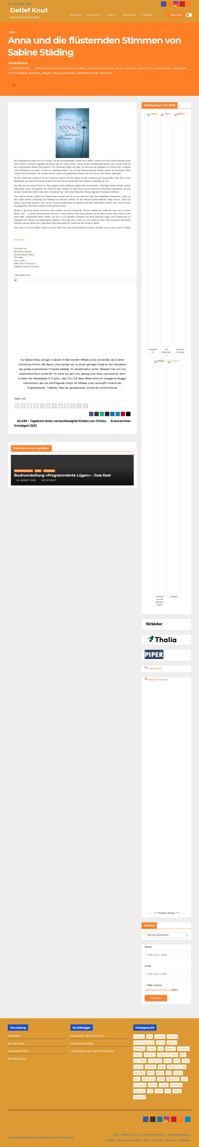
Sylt (150, 1091)
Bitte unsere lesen (161, 987)
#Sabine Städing (17, 73)
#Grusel (131, 68)
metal (161, 1066)
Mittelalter (139, 1073)
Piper (161, 1079)
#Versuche (106, 73)
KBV (183, 1054)
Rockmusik (139, 1085)
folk (160, 1048)
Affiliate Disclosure (130, 1134)
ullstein (177, 1091)
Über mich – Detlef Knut (165, 1140)
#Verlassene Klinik (87, 73)
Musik (160, 1073)
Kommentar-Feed (18, 1051)
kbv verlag (139, 1060)
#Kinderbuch (145, 68)
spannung (139, 1091)
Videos (111, 15)
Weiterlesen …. (21, 240)
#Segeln (46, 73)
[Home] (63, 14)
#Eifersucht (42, 68)
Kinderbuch (155, 1060)
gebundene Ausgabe (23, 251)
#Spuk (57, 73)
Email (148, 965)
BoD (149, 1036)
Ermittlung (139, 1048)
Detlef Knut (29, 10)
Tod (168, 1091)
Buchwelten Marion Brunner (87, 1035)
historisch (150, 1054)
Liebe (186, 1060)
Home (116, 1134)
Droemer (172, 1036)
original (178, 1073)
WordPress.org (17, 1058)
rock (184, 1079)
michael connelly (176, 1066)
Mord (150, 1073)
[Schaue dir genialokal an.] (154, 623)
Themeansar (67, 1137)
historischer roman (167, 1054)
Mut (169, 1073)
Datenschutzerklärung (158, 989)
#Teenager (68, 73)
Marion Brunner (18, 63)
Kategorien (93, 15)
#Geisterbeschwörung (100, 68)
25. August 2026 (26, 480)
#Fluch (70, 68)
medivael (150, 1066)
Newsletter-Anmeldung (128, 1140)
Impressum (129, 15)
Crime (12, 32)
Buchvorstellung (23, 471)
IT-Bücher (147, 15)
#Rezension (180, 68)
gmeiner (170, 1048)
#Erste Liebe (57, 68)
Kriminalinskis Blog (81, 1043)
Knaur (168, 1060)
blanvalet (139, 1036)
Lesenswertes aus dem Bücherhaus (91, 1051)
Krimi (176, 1060)
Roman (152, 1085)
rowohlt (163, 1085)
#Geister (81, 68)
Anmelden (14, 1035)
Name (148, 946)
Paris (136, 1079)
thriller (159, 1091)
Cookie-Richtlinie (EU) (153, 1134)
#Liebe (158, 68)
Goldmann (183, 1048)
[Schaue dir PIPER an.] (154, 654)
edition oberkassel (143, 1042)
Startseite (75, 15)
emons (160, 1042)
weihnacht (139, 1097)
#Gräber (120, 68)
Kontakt (110, 1140)
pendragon (149, 1079)
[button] (163, 14)
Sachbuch (176, 1085)
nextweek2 (49, 471)
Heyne (137, 1054)
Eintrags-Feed (16, 1043)
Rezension (172, 1079)
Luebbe (138, 1066)
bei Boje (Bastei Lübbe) (24, 255)
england (172, 1042)
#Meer (167, 68)
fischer (151, 1048)
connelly (159, 1036)
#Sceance (34, 73)
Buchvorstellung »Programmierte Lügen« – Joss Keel (62, 475)
